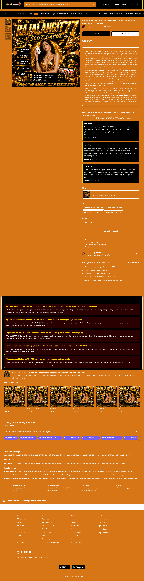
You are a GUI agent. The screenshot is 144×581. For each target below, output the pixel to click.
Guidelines (74, 529)
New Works (21, 525)
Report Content (13, 501)
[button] (8, 22)
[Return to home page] (13, 4)
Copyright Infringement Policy (34, 501)
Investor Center (47, 522)
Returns (73, 522)
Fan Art (19, 522)
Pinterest (106, 532)
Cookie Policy (43, 557)
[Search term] (93, 4)
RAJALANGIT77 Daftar (75, 14)
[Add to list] (22, 387)
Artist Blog (46, 539)
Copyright (74, 535)
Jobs (44, 535)
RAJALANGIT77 (10, 14)
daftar (19, 539)
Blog (18, 529)
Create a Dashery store (50, 542)
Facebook (106, 522)
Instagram (106, 519)
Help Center (74, 525)
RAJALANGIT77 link (116, 14)
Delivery (73, 519)
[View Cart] (137, 4)
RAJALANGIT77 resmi (133, 14)
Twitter (105, 526)
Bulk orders (21, 542)
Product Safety (76, 532)
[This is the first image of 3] (15, 53)
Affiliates (45, 529)
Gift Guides (21, 519)
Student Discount (23, 532)
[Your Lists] (132, 4)
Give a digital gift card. (104, 247)
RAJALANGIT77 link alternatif (96, 14)
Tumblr (105, 529)
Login (19, 535)
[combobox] (60, 4)
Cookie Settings (76, 542)
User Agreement (22, 557)
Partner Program (48, 525)
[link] (11, 438)
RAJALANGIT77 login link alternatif (53, 14)
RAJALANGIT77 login (28, 14)
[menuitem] (10, 14)
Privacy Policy (33, 557)
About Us (45, 519)
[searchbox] (72, 431)
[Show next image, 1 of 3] (77, 53)
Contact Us (74, 539)
